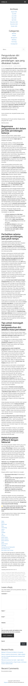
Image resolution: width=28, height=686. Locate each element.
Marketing (14, 39)
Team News (8, 582)
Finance (3, 535)
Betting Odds (17, 572)
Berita (2, 522)
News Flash (4, 524)
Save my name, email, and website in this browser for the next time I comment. (11, 631)
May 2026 (14, 18)
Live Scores (24, 576)
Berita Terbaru (4, 539)
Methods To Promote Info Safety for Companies (12, 652)
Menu (4, 49)
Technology (14, 41)
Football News (18, 575)
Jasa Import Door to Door (7, 550)
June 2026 (14, 16)
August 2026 (14, 11)
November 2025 (14, 24)
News (2, 521)
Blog (2, 526)
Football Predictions (8, 576)
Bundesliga (3, 573)
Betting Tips (22, 572)
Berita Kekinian (5, 540)
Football (3, 532)
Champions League (10, 573)
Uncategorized (14, 44)
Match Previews (15, 578)
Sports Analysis (4, 580)
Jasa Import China (5, 548)
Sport (2, 531)
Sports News (16, 580)
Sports (3, 529)
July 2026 (14, 13)
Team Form (3, 582)
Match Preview (9, 578)
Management (14, 37)
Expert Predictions (18, 573)
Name (3, 611)
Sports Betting (10, 580)
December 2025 (14, 22)
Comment (4, 593)
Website (3, 622)
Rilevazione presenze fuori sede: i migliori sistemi (12, 660)
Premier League (4, 579)
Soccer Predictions (18, 579)
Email (3, 616)
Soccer (12, 579)
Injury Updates (15, 576)
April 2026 (14, 20)
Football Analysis (4, 575)
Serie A (9, 579)
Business (14, 33)
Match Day (3, 578)
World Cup (13, 582)
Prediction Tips (21, 578)
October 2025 (14, 26)
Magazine (6, 682)
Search (3, 641)
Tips (2, 534)
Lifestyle (14, 35)
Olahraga (3, 545)
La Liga (19, 576)
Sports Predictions (22, 580)
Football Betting (12, 575)
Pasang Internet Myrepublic (8, 547)
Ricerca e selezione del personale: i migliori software (13, 654)
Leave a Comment (17, 66)
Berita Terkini (4, 537)
